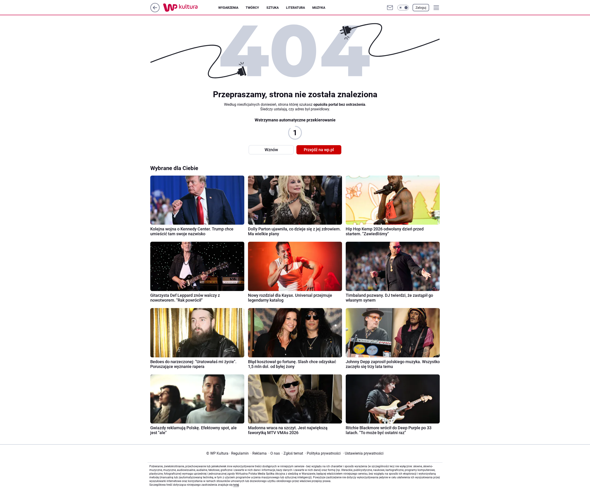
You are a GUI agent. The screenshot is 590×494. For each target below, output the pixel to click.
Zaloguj (421, 7)
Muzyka (318, 7)
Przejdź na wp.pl (319, 149)
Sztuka (272, 7)
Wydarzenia (228, 7)
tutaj (236, 484)
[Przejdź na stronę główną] (155, 11)
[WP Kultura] (190, 7)
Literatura (295, 7)
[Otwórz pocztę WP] (390, 7)
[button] (403, 7)
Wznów (271, 149)
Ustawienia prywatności (363, 453)
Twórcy (252, 7)
